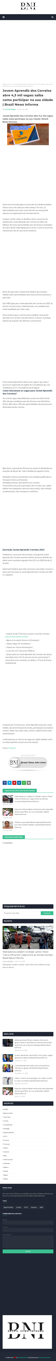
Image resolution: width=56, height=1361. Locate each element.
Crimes (6, 1121)
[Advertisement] (28, 51)
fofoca (6, 1148)
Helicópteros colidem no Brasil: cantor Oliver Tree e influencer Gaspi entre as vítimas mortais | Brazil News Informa (33, 798)
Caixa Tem (7, 1117)
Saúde (6, 1171)
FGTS (5, 1136)
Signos (6, 1175)
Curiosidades (8, 1125)
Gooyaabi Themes (44, 1357)
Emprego (6, 1129)
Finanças (7, 1144)
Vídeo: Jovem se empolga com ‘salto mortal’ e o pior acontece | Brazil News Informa (33, 1079)
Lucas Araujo (10, 109)
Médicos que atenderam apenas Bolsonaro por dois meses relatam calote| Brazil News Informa (33, 824)
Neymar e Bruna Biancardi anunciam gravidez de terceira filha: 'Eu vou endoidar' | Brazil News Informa (34, 811)
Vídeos (6, 1179)
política (6, 1167)
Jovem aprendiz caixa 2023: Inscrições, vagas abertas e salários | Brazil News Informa (33, 1056)
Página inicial (7, 84)
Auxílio (6, 1109)
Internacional (8, 1159)
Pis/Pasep (7, 1163)
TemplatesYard (23, 1357)
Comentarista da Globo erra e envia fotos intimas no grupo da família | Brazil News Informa (32, 1068)
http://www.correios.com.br (16, 636)
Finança (6, 1140)
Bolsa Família (8, 1113)
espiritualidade (9, 1132)
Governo (6, 1152)
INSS (5, 1156)
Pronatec (12, 748)
